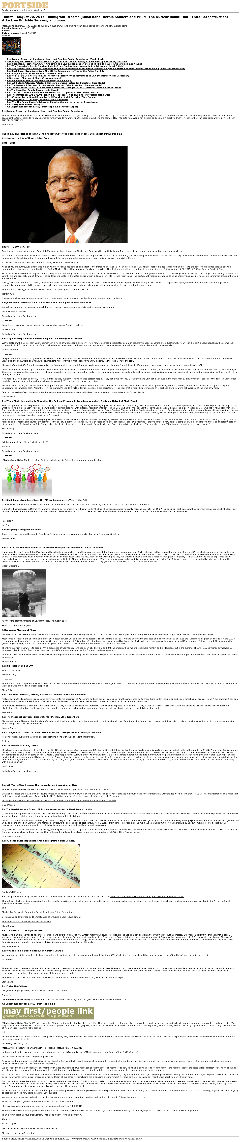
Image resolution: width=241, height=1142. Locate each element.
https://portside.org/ (35, 10)
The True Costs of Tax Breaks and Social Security (26, 922)
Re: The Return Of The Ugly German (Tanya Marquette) (38, 99)
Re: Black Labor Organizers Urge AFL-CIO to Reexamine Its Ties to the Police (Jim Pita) (56, 71)
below (119, 298)
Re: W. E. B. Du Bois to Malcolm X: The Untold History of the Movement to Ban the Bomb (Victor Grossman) (68, 76)
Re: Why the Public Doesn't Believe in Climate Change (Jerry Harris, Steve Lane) (52, 102)
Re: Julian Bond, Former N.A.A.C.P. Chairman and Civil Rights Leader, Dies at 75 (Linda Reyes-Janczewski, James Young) (74, 64)
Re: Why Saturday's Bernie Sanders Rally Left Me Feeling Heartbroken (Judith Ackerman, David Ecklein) (65, 66)
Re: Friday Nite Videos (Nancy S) (25, 104)
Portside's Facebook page (25, 316)
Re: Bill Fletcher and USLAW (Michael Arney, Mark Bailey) (39, 80)
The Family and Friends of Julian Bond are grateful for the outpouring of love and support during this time (67, 61)
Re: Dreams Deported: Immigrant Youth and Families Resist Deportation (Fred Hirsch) (55, 59)
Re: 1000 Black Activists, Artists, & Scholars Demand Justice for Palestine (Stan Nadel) (56, 83)
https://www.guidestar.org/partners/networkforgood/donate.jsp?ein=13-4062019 (42, 1048)
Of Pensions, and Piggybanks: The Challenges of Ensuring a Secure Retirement (41, 917)
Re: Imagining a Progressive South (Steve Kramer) (35, 73)
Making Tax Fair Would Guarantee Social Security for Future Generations (38, 912)
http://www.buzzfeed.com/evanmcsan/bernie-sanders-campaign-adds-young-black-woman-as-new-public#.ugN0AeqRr (66, 392)
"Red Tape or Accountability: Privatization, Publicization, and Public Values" (147, 896)
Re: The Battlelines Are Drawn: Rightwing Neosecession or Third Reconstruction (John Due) (58, 95)
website (55, 901)
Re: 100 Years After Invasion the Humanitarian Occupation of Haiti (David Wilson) (53, 92)
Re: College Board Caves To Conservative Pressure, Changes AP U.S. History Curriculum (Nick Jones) (64, 88)
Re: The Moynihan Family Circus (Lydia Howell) (33, 90)
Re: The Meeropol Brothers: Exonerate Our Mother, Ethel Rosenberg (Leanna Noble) (54, 85)
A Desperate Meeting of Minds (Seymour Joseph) (34, 78)
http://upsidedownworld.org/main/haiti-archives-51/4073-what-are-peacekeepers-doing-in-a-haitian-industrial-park (59, 800)
